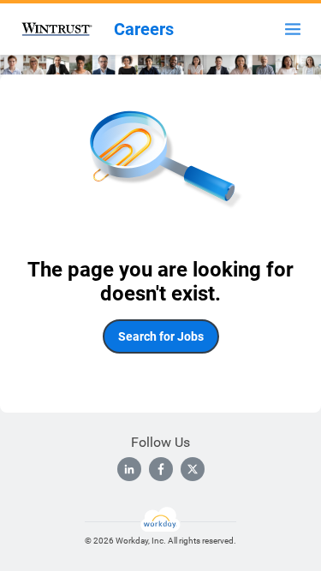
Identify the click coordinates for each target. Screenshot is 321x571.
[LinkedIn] (129, 469)
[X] (193, 469)
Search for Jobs (161, 336)
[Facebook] (161, 469)
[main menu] (293, 29)
